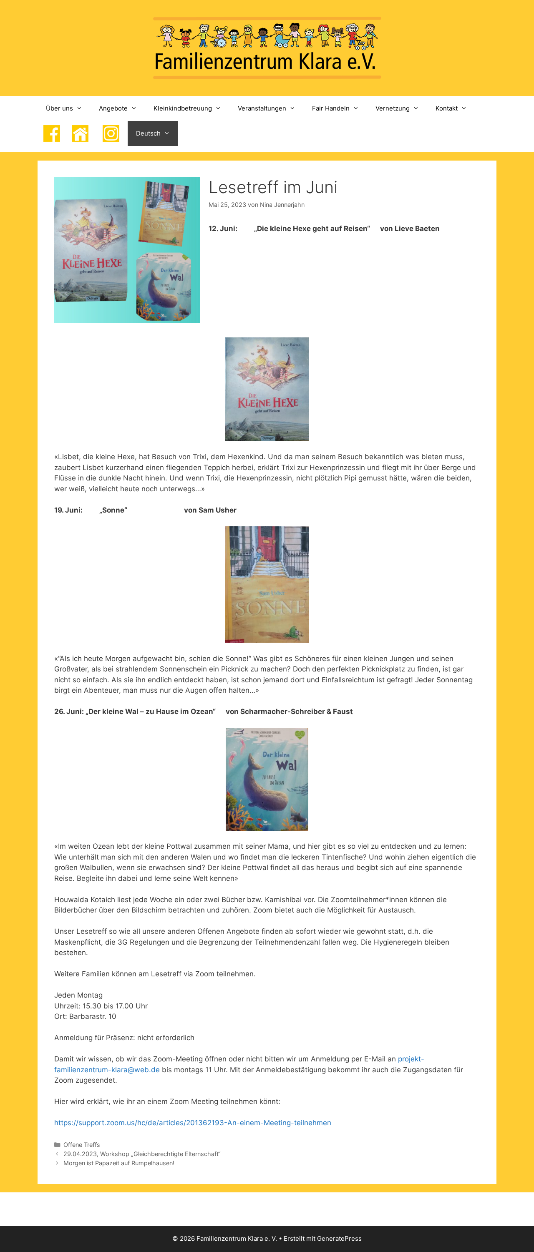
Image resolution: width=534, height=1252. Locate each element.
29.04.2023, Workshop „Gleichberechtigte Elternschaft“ (142, 1153)
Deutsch (148, 133)
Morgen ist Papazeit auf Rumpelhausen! (118, 1163)
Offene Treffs (81, 1144)
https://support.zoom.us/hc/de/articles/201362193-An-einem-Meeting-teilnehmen (192, 1123)
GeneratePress (339, 1238)
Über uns (59, 108)
